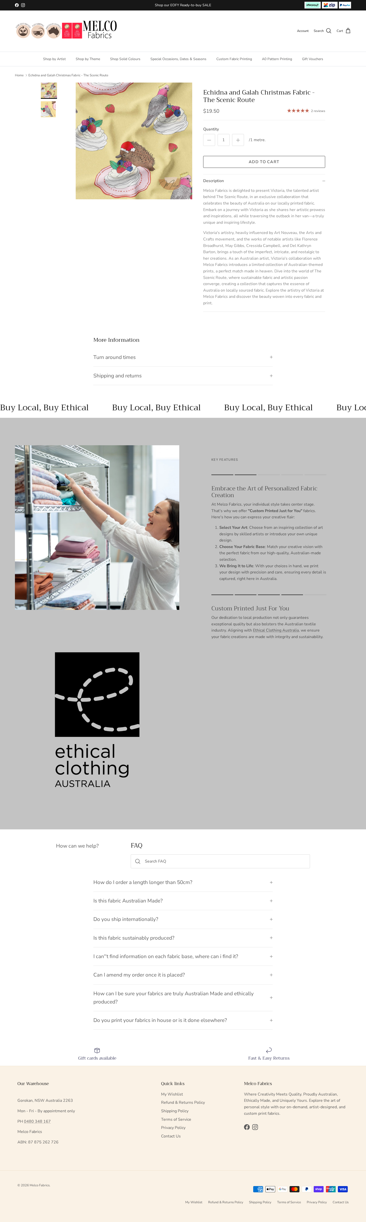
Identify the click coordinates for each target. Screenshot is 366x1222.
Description (213, 181)
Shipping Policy (174, 1111)
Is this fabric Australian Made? (128, 900)
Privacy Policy (173, 1127)
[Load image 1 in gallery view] (134, 141)
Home (19, 75)
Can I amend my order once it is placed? (139, 974)
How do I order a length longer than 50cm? (142, 882)
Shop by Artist (54, 58)
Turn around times (114, 357)
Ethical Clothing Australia (276, 630)
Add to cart (264, 162)
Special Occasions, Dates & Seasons (178, 58)
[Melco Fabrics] (66, 31)
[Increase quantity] (238, 140)
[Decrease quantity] (209, 140)
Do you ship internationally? (125, 919)
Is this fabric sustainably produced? (133, 937)
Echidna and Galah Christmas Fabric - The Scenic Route (68, 75)
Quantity (211, 129)
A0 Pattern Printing (277, 58)
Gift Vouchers (312, 58)
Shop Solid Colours (125, 58)
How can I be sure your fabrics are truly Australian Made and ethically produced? (173, 997)
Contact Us (171, 1136)
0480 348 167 (37, 1121)
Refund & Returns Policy (183, 1102)
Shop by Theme (88, 58)
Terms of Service (176, 1119)
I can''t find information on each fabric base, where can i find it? (165, 956)
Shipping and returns (117, 375)
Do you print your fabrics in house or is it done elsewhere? (160, 1020)
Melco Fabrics (40, 1185)
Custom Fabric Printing (234, 58)
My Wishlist (172, 1094)
